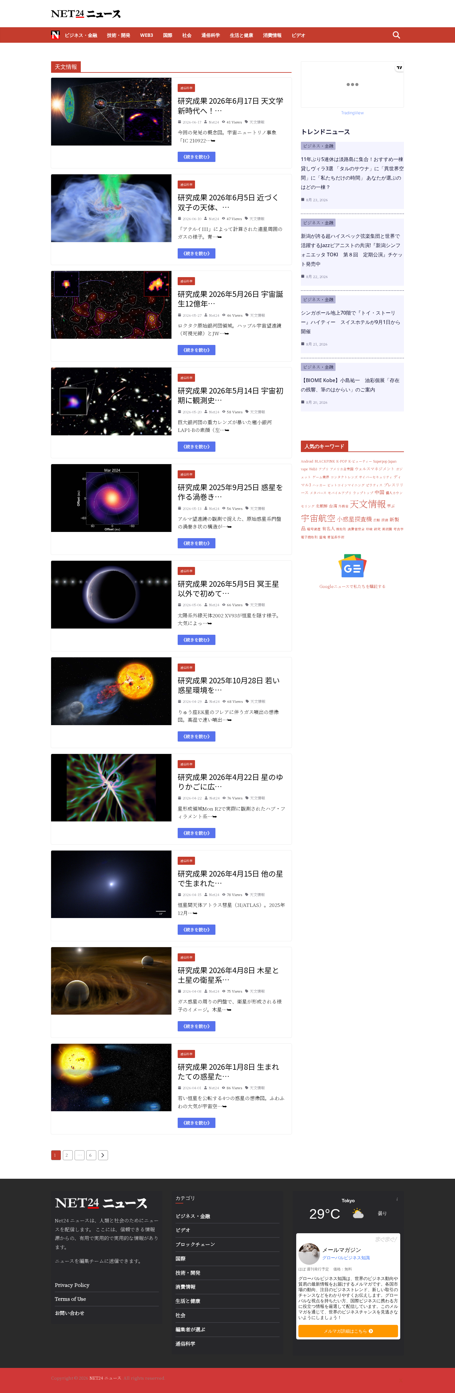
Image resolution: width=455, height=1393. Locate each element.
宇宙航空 (318, 517)
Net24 (214, 121)
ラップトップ (363, 492)
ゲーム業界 (320, 477)
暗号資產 (314, 529)
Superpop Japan (384, 461)
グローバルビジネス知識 (346, 1257)
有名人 (328, 528)
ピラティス (374, 485)
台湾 (333, 506)
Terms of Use (70, 1298)
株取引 (341, 529)
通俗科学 (211, 35)
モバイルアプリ (340, 492)
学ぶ (391, 506)
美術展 (387, 529)
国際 (167, 35)
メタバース (318, 492)
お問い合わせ (69, 1313)
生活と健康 (241, 35)
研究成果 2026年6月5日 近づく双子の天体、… (228, 202)
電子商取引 (309, 537)
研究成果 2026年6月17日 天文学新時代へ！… (230, 105)
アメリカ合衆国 (341, 469)
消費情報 (272, 35)
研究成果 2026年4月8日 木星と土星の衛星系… (228, 974)
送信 (114, 1261)
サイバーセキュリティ (375, 477)
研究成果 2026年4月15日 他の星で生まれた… (230, 878)
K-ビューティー (360, 461)
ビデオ (299, 35)
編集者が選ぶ (190, 1329)
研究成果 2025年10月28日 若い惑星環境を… (229, 685)
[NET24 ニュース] (55, 35)
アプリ (323, 469)
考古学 (398, 529)
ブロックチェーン (195, 1244)
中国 (379, 492)
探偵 (384, 520)
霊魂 (322, 537)
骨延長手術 (335, 537)
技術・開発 (118, 35)
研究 (377, 529)
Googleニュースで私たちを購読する (352, 586)
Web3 (146, 35)
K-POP (341, 461)
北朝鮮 (322, 506)
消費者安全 (356, 529)
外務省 (343, 506)
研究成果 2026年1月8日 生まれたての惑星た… (228, 1071)
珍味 (369, 529)
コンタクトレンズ (344, 477)
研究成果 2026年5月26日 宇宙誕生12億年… (230, 298)
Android (307, 461)
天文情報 (256, 121)
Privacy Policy (72, 1284)
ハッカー (319, 485)
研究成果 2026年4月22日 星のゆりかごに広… (230, 781)
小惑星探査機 (354, 519)
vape (304, 469)
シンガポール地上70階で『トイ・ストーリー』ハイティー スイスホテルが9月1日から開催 (351, 322)
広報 (376, 520)
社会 (187, 35)
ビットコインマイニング (346, 485)
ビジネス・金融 (81, 35)
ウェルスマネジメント (375, 469)
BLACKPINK (324, 461)
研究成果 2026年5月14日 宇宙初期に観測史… (230, 395)
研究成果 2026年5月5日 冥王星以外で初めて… (228, 588)
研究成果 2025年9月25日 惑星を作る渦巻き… (230, 491)
